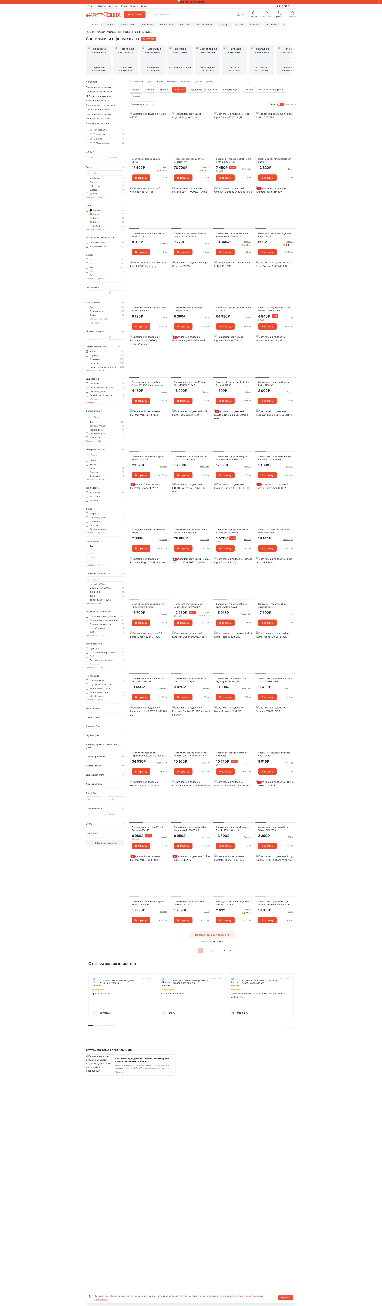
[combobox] (197, 14)
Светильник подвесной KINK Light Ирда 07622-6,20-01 (191, 458)
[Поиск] (242, 14)
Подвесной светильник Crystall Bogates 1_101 (189, 160)
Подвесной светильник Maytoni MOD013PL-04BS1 (148, 903)
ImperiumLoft (161, 763)
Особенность (136, 81)
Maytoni (205, 392)
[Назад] (194, 950)
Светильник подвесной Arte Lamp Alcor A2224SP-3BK (149, 680)
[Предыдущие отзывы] (283, 1026)
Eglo (165, 167)
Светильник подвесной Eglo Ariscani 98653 (272, 605)
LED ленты (271, 24)
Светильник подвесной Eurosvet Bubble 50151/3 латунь (274, 458)
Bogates (205, 167)
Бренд (209, 81)
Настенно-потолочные (97, 100)
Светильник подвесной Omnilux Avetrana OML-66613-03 (232, 235)
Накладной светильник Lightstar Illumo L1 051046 (232, 903)
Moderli (248, 763)
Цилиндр (149, 89)
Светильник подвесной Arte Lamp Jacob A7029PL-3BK (275, 680)
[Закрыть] (379, 2)
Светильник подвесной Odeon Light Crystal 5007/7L (231, 605)
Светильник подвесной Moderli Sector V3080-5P (147, 828)
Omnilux (247, 242)
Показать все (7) (93, 667)
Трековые (185, 24)
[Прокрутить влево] (289, 24)
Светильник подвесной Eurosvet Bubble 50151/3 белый (232, 828)
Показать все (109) (94, 197)
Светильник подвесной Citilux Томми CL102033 (273, 828)
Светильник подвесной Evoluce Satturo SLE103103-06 (232, 531)
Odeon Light (288, 539)
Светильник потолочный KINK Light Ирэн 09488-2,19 (231, 680)
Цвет (149, 81)
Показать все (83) (93, 603)
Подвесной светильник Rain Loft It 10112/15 (233, 309)
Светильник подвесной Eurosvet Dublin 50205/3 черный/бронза (148, 383)
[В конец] (236, 950)
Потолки (185, 81)
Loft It (290, 169)
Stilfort (206, 612)
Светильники (127, 24)
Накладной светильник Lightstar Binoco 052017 (148, 531)
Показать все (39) (93, 370)
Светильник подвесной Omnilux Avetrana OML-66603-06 (190, 828)
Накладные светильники (98, 114)
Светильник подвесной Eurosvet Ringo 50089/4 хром (148, 605)
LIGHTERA (204, 539)
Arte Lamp (162, 688)
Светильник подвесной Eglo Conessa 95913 (188, 309)
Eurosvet (163, 392)
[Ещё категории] (293, 60)
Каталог (101, 31)
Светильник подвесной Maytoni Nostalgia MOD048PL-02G (232, 458)
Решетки (135, 96)
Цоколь (198, 81)
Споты (239, 24)
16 (224, 950)
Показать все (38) (93, 229)
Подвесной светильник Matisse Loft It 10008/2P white (190, 235)
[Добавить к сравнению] (166, 120)
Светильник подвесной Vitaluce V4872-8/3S (274, 754)
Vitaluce (163, 243)
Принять (285, 1297)
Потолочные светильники (99, 91)
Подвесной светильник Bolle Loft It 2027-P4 (274, 160)
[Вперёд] (230, 950)
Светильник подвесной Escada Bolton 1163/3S (273, 383)
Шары (177, 89)
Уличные (254, 24)
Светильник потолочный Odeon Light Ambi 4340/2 (274, 531)
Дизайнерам (146, 6)
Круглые (164, 89)
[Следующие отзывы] (291, 1026)
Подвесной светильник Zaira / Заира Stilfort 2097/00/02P (189, 605)
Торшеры (224, 24)
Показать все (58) (93, 441)
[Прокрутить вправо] (294, 24)
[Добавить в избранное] (166, 114)
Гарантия (102, 6)
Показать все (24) (93, 279)
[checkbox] (87, 130)
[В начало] (188, 950)
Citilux (290, 837)
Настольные (166, 24)
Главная (90, 31)
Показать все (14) (93, 635)
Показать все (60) (93, 479)
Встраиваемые (204, 24)
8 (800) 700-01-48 (285, 6)
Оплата (124, 6)
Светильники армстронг (98, 123)
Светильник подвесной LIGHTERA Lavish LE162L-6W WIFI (191, 531)
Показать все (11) (93, 403)
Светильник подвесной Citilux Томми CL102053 (189, 903)
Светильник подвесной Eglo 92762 (146, 160)
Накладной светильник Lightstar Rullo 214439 (274, 235)
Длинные (212, 89)
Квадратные (196, 89)
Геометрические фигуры (272, 89)
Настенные (147, 24)
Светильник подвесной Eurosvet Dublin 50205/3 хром (190, 680)
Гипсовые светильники (97, 109)
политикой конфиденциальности (224, 1296)
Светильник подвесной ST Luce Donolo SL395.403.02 (274, 309)
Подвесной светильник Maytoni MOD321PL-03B (148, 458)
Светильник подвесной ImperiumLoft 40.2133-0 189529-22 (148, 754)
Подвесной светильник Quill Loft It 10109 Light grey (149, 309)
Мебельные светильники (98, 96)
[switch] (280, 104)
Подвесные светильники (98, 87)
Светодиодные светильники (100, 105)
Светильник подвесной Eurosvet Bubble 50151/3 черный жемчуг (190, 754)
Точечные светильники (98, 118)
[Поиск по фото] (238, 14)
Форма (159, 81)
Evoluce (247, 539)
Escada (290, 392)
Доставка (113, 6)
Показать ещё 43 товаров (210, 934)
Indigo (290, 911)
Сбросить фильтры (107, 843)
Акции (95, 24)
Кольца (135, 89)
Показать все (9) (93, 700)
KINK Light (246, 169)
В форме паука (231, 89)
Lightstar (289, 242)
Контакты (134, 6)
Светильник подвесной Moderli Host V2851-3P (231, 754)
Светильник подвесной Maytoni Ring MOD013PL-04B (190, 383)
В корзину (141, 177)
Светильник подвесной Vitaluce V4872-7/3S (148, 235)
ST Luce (289, 318)
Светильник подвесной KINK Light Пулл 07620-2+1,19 (233, 160)
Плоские (249, 89)
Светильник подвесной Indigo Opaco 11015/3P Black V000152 (274, 903)
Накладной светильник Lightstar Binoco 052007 (232, 383)
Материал (172, 81)
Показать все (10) (93, 565)
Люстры (110, 24)
